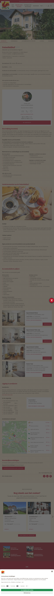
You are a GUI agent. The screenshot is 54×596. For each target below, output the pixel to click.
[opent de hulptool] (51, 300)
